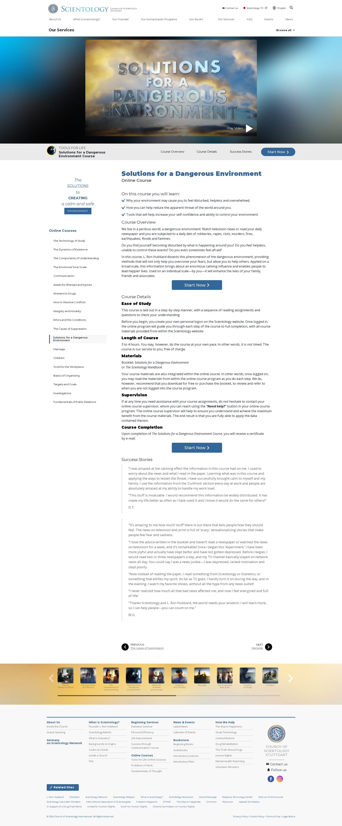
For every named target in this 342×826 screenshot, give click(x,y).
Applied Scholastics (249, 801)
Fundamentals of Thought (146, 771)
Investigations (62, 393)
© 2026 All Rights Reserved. (80, 816)
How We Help (225, 722)
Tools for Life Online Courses (148, 759)
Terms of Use (273, 816)
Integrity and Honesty (67, 311)
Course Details (207, 151)
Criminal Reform (225, 738)
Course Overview (172, 151)
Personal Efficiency (142, 732)
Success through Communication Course (145, 745)
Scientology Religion (124, 797)
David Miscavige (208, 797)
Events (268, 19)
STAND (167, 801)
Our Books (196, 19)
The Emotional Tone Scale (70, 267)
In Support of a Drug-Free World (64, 806)
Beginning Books (183, 744)
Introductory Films (183, 761)
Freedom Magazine (146, 801)
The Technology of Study (69, 240)
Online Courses (63, 231)
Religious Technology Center (237, 797)
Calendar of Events (184, 732)
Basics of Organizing (66, 375)
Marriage (257, 648)
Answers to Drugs (64, 293)
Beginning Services (145, 722)
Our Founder (120, 19)
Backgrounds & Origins (102, 744)
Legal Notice (288, 816)
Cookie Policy (257, 816)
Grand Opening (56, 732)
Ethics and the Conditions (69, 319)
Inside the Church (57, 726)
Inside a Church (98, 755)
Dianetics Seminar (142, 726)
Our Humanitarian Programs (159, 19)
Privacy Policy (240, 816)
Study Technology (226, 732)
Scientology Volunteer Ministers (63, 801)
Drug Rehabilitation (227, 744)
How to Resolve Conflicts (69, 302)
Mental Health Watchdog (230, 761)
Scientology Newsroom (181, 797)
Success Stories (241, 151)
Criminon (211, 801)
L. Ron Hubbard (55, 797)
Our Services (226, 19)
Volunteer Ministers (227, 767)
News (289, 19)
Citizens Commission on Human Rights (174, 806)
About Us (55, 19)
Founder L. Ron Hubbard (103, 726)
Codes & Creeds (98, 749)
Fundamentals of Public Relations (74, 401)
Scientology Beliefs (100, 732)
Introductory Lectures (186, 756)
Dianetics (74, 797)
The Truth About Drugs (229, 749)
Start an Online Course (270, 797)
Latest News (180, 726)
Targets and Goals (64, 384)
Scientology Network (96, 797)
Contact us (231, 8)
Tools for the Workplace (68, 366)
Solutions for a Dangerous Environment (70, 339)
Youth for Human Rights (134, 806)
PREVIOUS (137, 644)
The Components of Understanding (76, 258)
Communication (63, 275)
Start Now (277, 152)
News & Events (184, 722)
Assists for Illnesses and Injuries (72, 284)
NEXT (259, 644)
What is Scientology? (86, 19)
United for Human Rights (101, 806)
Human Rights (224, 755)
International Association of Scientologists (108, 801)
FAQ (249, 19)
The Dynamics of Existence (70, 249)
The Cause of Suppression (147, 648)
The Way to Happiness (229, 726)
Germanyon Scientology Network (64, 742)
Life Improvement (141, 738)
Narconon (227, 801)
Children (58, 357)
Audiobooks (180, 750)
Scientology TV (255, 8)
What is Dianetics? (99, 738)
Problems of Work (142, 765)
